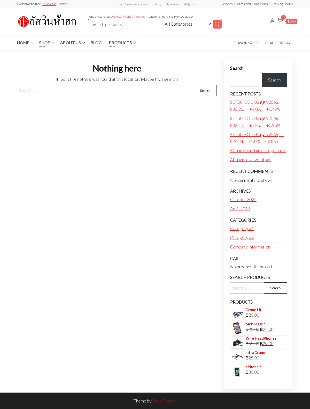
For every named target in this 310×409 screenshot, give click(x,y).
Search (237, 68)
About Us (70, 42)
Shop (44, 44)
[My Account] (272, 21)
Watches (139, 16)
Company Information (250, 246)
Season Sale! (245, 43)
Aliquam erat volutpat (250, 159)
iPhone (127, 16)
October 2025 (243, 199)
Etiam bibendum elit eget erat (258, 150)
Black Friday (278, 43)
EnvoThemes (164, 400)
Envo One (49, 4)
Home (23, 42)
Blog (96, 42)
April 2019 (240, 208)
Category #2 (242, 237)
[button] (287, 22)
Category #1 (242, 228)
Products (120, 44)
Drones (115, 16)
